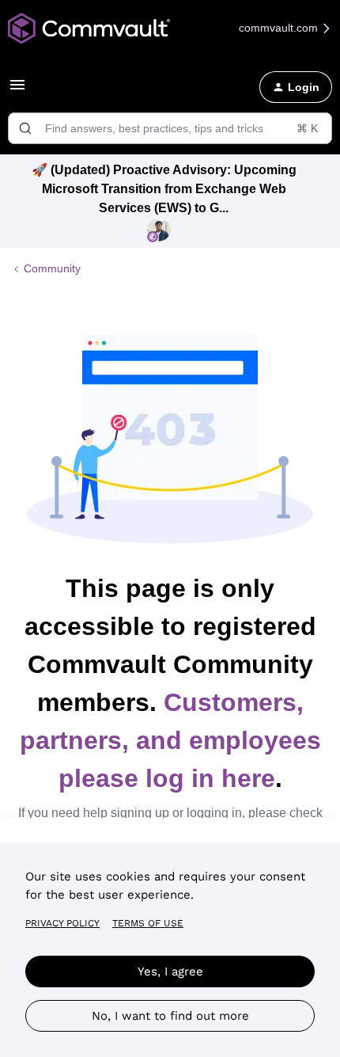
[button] (17, 90)
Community (52, 268)
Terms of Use (147, 923)
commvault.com (280, 27)
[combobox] (170, 128)
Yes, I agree (170, 971)
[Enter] (25, 128)
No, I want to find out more (170, 1016)
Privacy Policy (62, 923)
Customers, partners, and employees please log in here (170, 740)
